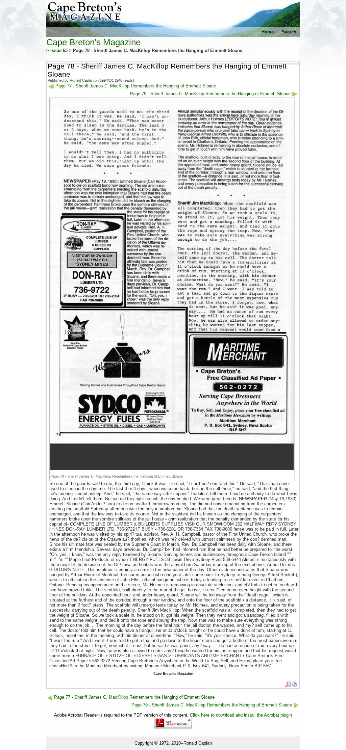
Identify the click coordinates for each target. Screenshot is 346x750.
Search (289, 31)
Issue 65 (59, 50)
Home (268, 31)
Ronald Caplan (82, 80)
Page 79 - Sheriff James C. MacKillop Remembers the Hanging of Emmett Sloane (210, 93)
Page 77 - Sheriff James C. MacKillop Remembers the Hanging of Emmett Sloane (135, 85)
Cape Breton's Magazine (93, 42)
